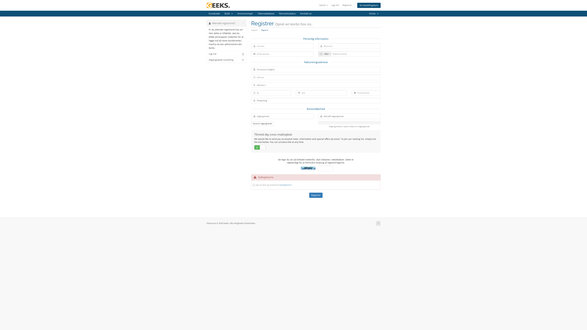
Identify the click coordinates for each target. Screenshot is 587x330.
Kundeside (214, 13)
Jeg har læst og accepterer (274, 184)
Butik (228, 13)
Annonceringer (245, 13)
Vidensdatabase (266, 13)
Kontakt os (306, 13)
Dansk (322, 5)
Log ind (335, 5)
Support (254, 30)
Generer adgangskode (262, 123)
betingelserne (285, 184)
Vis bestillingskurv (369, 5)
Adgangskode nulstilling (221, 60)
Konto (373, 13)
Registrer (347, 5)
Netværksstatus (287, 13)
